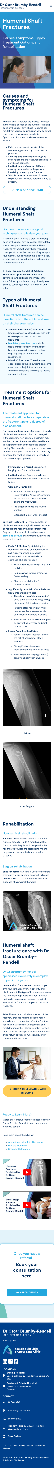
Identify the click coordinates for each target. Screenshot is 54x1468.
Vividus (6, 1448)
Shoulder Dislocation (19, 1149)
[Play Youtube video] (27, 1172)
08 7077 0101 (14, 1402)
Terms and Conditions (13, 1457)
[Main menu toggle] (51, 6)
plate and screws (12, 535)
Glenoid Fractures (17, 1145)
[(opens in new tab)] (22, 1349)
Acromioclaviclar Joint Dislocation (26, 1142)
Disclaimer (19, 1460)
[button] (27, 190)
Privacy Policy (31, 1457)
